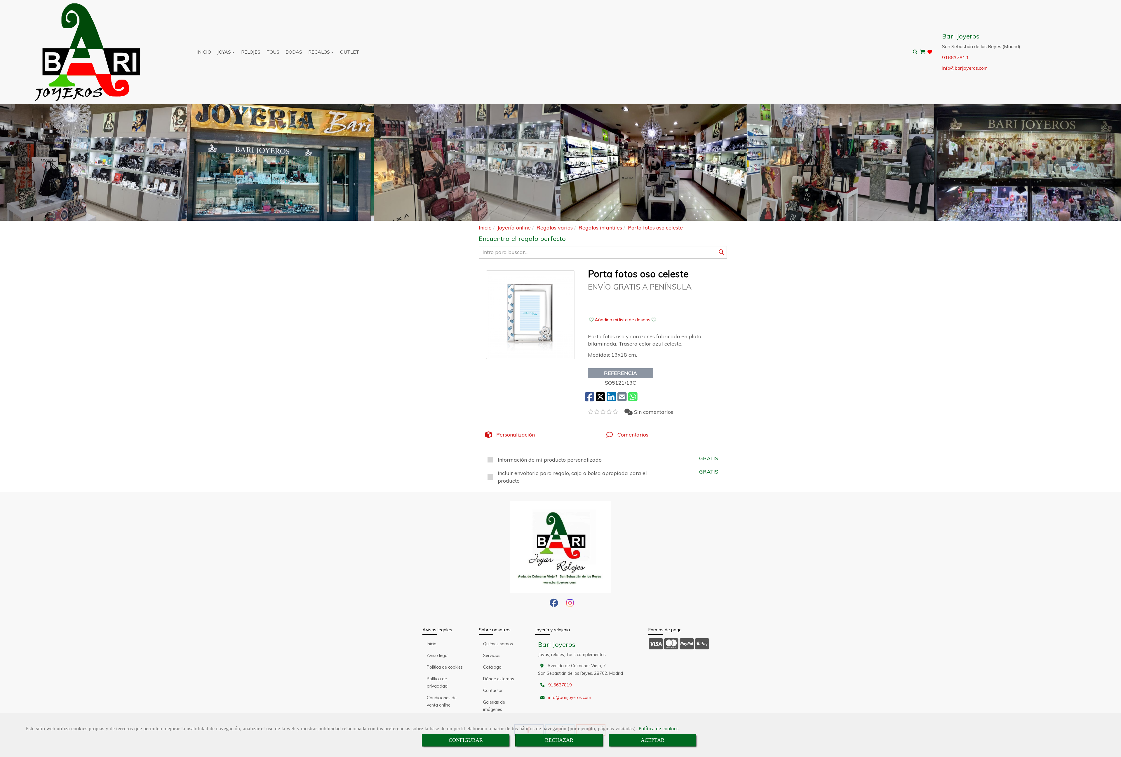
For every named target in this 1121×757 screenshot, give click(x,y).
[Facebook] (554, 604)
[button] (622, 320)
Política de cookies (658, 728)
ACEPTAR (652, 740)
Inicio (431, 643)
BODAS (294, 52)
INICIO (203, 52)
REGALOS (319, 52)
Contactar (493, 690)
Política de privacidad (437, 682)
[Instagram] (570, 604)
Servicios (491, 655)
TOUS (273, 52)
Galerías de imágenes (494, 706)
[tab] (542, 435)
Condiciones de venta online (442, 701)
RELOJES (250, 52)
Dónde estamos (498, 678)
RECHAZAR (559, 740)
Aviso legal (437, 655)
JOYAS (224, 52)
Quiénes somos (498, 643)
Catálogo (492, 667)
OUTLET (349, 52)
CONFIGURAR (466, 740)
